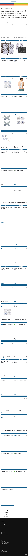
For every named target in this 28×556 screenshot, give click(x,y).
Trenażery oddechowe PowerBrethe (5, 542)
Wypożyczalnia (21, 4)
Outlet (7, 4)
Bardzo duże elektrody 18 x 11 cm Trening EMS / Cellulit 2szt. (20, 430)
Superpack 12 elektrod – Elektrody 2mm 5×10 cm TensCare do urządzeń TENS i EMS (6, 221)
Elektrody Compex (3, 539)
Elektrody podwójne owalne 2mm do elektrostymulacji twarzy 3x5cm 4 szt (20, 147)
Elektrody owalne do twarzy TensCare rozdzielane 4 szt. (20, 357)
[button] (26, 1)
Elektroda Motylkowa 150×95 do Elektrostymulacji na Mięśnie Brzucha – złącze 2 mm (7, 301)
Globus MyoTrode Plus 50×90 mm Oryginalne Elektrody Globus (20, 262)
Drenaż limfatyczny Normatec (4, 543)
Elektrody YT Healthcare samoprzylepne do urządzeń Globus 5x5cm (20, 375)
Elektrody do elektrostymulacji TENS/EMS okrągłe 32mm (20, 282)
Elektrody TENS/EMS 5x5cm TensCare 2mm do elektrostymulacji (6, 165)
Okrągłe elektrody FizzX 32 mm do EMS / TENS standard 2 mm (20, 38)
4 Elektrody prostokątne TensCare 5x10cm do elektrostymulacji (19, 165)
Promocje (21, 3)
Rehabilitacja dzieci (3, 550)
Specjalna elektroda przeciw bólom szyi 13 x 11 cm (20, 300)
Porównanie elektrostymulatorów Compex (6, 546)
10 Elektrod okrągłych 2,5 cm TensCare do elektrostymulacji (5, 375)
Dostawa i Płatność (3, 532)
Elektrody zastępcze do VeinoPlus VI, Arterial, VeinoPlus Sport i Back (7, 203)
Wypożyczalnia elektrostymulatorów (5, 549)
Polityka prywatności (3, 531)
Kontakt (2, 526)
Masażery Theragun (3, 541)
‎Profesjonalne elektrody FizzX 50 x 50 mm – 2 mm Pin (7, 56)
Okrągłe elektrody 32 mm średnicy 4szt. (5, 37)
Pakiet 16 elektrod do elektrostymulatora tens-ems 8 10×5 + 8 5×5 (20, 203)
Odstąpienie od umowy (3, 535)
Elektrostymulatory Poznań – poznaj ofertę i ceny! (6, 534)
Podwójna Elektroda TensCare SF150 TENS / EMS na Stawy (20, 319)
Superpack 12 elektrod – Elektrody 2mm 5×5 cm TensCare (6, 184)
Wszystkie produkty (7, 3)
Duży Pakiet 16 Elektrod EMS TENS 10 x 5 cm (5, 356)
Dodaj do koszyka (7, 40)
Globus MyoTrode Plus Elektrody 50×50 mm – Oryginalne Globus (6, 282)
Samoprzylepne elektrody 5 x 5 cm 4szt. (5, 319)
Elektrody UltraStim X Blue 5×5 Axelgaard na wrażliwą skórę (20, 412)
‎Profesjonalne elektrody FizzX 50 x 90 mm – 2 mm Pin (20, 56)
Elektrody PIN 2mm (3, 540)
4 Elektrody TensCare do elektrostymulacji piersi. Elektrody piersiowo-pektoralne (20, 338)
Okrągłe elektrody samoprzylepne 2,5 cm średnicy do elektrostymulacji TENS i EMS (7, 430)
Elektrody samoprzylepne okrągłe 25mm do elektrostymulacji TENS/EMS (6, 147)
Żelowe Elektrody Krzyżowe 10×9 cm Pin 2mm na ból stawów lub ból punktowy (7, 128)
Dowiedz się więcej (7, 414)
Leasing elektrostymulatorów (4, 551)
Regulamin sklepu (3, 530)
